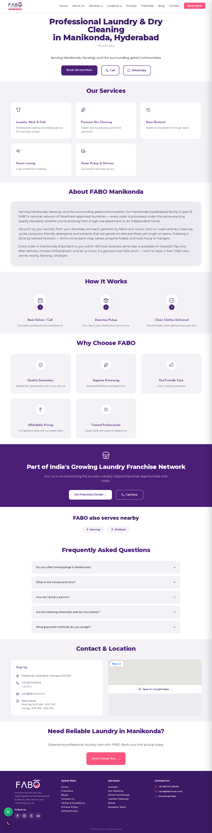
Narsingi (95, 529)
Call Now (132, 494)
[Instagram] (24, 816)
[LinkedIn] (38, 816)
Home (63, 5)
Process (131, 5)
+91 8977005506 (31, 682)
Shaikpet (120, 529)
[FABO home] (15, 5)
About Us (78, 5)
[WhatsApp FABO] (8, 811)
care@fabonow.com (33, 693)
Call (112, 70)
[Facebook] (17, 816)
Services (94, 5)
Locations (113, 5)
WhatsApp (139, 70)
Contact (174, 5)
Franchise (147, 5)
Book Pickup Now (106, 758)
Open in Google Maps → (157, 689)
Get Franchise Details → (90, 494)
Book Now (195, 5)
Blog (161, 5)
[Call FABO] (8, 823)
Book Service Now (79, 70)
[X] (31, 816)
